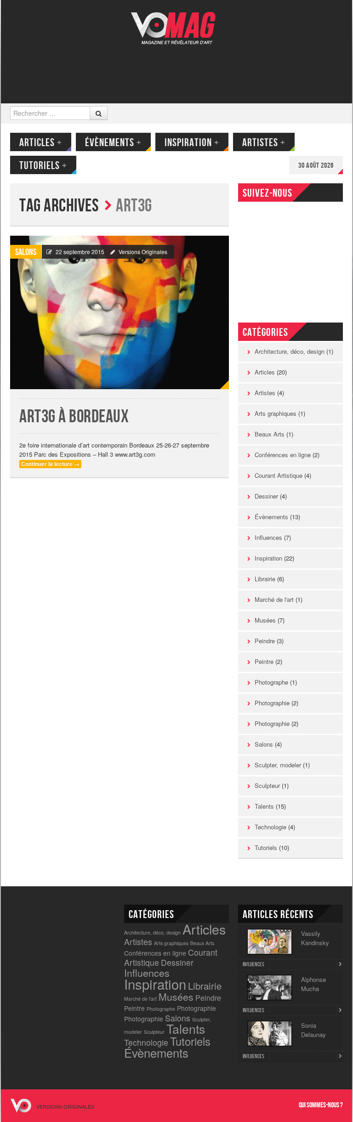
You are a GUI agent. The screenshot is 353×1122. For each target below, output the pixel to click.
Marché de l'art (274, 599)
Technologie (270, 826)
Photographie (272, 702)
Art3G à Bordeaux (74, 417)
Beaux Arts (270, 434)
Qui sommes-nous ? (321, 1105)
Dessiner (266, 496)
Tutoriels (43, 165)
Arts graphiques (275, 413)
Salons (25, 252)
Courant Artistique (278, 475)
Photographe (271, 682)
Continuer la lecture (50, 464)
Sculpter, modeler (278, 764)
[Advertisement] (175, 67)
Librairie (265, 578)
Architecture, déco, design (290, 351)
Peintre (264, 661)
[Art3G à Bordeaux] (119, 312)
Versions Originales (143, 251)
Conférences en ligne (283, 454)
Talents (264, 806)
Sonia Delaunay (313, 1030)
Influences (268, 537)
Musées (265, 620)
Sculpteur (267, 785)
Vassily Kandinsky (315, 938)
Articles (40, 142)
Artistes (263, 142)
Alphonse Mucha (313, 984)
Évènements (113, 142)
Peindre (265, 640)
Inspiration (192, 142)
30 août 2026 (316, 165)
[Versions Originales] (176, 22)
